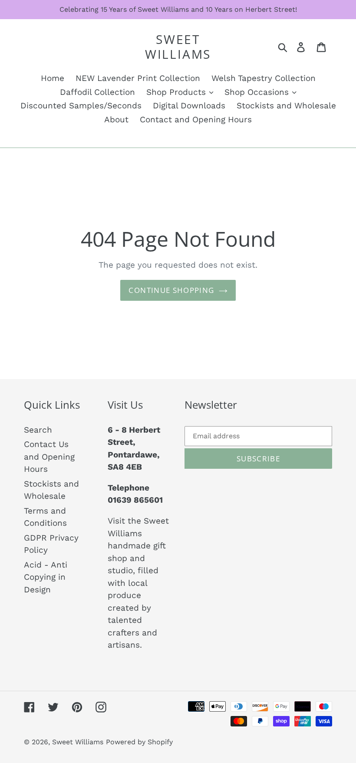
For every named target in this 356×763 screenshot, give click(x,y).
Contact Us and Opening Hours (49, 456)
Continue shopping (171, 290)
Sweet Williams (178, 46)
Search (38, 430)
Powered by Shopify (139, 742)
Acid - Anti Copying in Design (45, 577)
